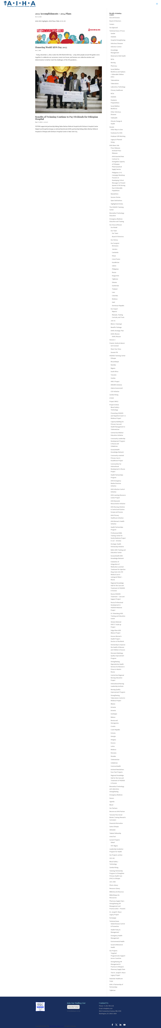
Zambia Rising (113, 395)
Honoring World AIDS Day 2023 (51, 47)
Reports (114, 311)
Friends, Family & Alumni (117, 343)
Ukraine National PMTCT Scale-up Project (116, 624)
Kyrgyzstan (115, 276)
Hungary (113, 740)
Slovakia (113, 756)
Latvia (113, 746)
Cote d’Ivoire (116, 259)
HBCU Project (115, 381)
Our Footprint (115, 243)
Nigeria (113, 368)
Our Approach (113, 28)
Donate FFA (114, 352)
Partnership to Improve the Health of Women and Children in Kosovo (118, 647)
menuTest (112, 837)
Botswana (115, 246)
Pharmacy (114, 66)
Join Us (113, 321)
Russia (114, 272)
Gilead (113, 842)
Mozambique (115, 362)
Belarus (113, 717)
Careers (111, 24)
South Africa (114, 372)
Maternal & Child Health (118, 56)
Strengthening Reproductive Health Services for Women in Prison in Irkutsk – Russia (118, 667)
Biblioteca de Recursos (116, 892)
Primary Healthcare (117, 90)
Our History (114, 240)
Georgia (113, 736)
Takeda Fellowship (115, 833)
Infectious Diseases (117, 43)
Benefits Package (116, 327)
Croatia (113, 726)
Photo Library (113, 885)
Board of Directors (115, 21)
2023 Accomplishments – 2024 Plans (53, 13)
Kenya (114, 256)
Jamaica (114, 249)
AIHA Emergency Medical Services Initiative (116, 483)
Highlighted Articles (117, 204)
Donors (111, 798)
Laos (113, 292)
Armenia (113, 707)
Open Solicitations (116, 201)
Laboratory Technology (118, 87)
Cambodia (115, 252)
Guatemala (115, 286)
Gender (113, 33)
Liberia (114, 266)
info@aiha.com (108, 1008)
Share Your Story (116, 349)
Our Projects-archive (115, 855)
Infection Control (116, 47)
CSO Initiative (115, 391)
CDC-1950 (112, 882)
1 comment (45, 122)
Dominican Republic (118, 306)
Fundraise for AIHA (116, 133)
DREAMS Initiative (116, 385)
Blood (111, 805)
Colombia (115, 296)
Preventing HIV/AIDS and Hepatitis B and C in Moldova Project (118, 415)
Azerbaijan (114, 714)
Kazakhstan (115, 262)
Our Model (114, 227)
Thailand (114, 289)
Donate (111, 127)
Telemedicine (115, 80)
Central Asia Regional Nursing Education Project (117, 677)
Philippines (115, 269)
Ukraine (114, 282)
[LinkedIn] (120, 1025)
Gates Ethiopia (114, 827)
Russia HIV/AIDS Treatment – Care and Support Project (117, 596)
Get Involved (115, 346)
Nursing (113, 63)
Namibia (113, 365)
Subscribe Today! (73, 1007)
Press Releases (115, 148)
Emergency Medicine (115, 795)
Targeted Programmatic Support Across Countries (118, 955)
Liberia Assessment (117, 388)
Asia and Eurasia (114, 18)
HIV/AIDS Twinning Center (117, 356)
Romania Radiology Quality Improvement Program (117, 655)
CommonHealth (116, 766)
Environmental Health (117, 941)
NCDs (112, 59)
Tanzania (113, 375)
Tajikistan (115, 279)
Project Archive (114, 405)
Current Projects (114, 840)
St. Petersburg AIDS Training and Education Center (118, 616)
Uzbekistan (114, 763)
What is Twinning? (116, 324)
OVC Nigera (114, 846)
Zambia (113, 378)
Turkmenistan (115, 760)
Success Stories (115, 197)
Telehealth (114, 118)
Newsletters (114, 194)
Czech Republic (115, 730)
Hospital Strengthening (118, 40)
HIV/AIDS (113, 37)
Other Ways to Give (117, 130)
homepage (112, 918)
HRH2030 (112, 830)
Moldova (114, 299)
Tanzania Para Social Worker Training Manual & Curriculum (117, 817)
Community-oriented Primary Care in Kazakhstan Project (117, 458)
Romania (113, 753)
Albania (113, 704)
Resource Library (114, 888)
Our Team (114, 231)
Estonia (113, 733)
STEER (111, 398)
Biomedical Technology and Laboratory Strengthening (116, 789)
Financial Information (116, 823)
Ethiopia (113, 358)
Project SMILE (113, 401)
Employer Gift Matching (118, 136)
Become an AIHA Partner (117, 811)
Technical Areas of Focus (117, 31)
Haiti (113, 302)
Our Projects (113, 951)
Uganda (111, 802)
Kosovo (113, 743)
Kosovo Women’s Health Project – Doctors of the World (117, 638)
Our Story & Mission (115, 225)
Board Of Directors (118, 237)
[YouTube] (124, 1025)
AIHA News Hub (114, 145)
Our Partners (113, 808)
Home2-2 (112, 340)
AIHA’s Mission (115, 334)
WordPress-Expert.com (56, 1026)
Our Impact (114, 309)
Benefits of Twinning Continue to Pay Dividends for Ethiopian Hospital (66, 117)
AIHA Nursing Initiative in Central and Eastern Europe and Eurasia (118, 509)
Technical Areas (114, 921)
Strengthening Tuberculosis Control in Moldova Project (118, 698)
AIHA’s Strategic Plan (117, 331)
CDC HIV (112, 858)
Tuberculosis (115, 84)
